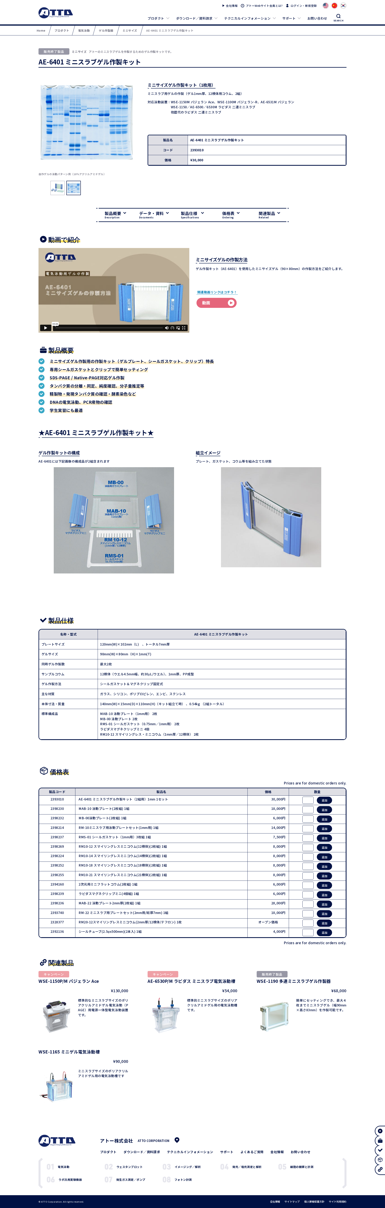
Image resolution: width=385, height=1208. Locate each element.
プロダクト (156, 18)
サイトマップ (292, 1201)
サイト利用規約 (337, 1201)
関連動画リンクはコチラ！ (217, 292)
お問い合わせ (317, 18)
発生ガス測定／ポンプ (130, 1180)
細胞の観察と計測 (301, 1167)
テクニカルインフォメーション (247, 18)
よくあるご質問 (252, 1152)
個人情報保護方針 (314, 1201)
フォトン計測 (183, 1180)
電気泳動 (63, 1167)
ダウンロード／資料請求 (194, 18)
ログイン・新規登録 (304, 6)
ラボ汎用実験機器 (70, 1180)
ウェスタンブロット (130, 1167)
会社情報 (232, 6)
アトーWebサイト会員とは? (264, 6)
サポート (289, 18)
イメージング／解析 (188, 1167)
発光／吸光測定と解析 (246, 1167)
